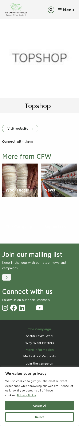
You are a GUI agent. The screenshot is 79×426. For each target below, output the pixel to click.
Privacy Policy (26, 395)
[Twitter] (30, 308)
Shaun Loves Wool (39, 336)
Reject (39, 417)
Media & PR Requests (39, 356)
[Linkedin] (22, 308)
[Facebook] (13, 308)
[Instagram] (5, 308)
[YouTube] (39, 308)
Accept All (39, 405)
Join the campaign (39, 363)
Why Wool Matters (39, 343)
